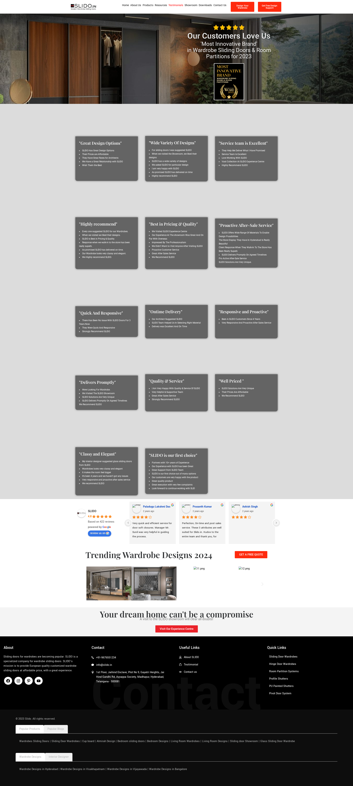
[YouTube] (38, 682)
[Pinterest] (28, 682)
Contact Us (220, 5)
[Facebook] (8, 682)
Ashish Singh (250, 507)
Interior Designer (59, 757)
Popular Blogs (55, 729)
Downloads (205, 5)
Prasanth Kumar (202, 507)
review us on (97, 533)
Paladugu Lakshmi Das (156, 507)
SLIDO (92, 511)
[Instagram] (18, 682)
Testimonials (175, 5)
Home (125, 5)
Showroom (191, 5)
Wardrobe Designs (30, 757)
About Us (135, 5)
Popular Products (29, 729)
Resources (161, 5)
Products (148, 5)
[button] (90, 584)
